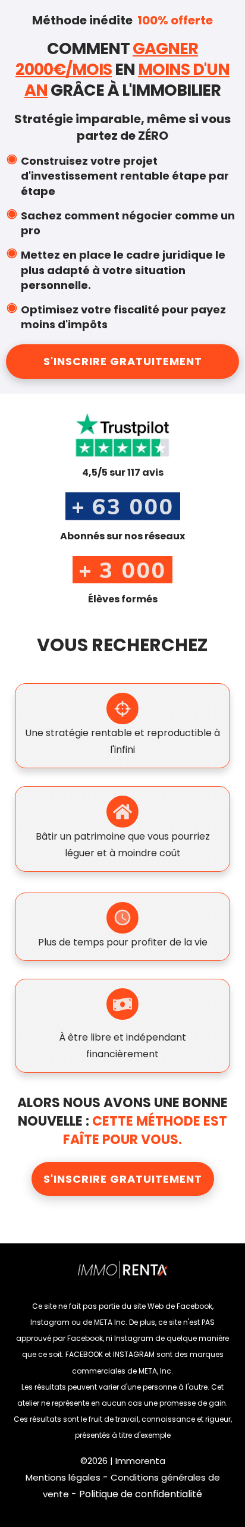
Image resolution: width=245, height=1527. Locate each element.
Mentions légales (63, 1477)
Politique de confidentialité (140, 1494)
